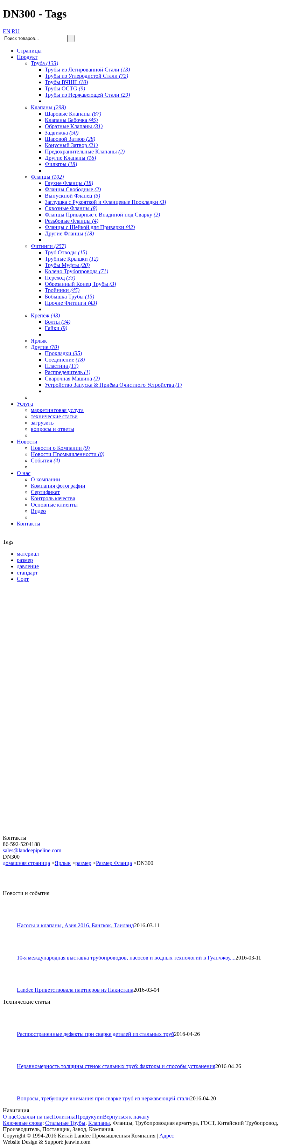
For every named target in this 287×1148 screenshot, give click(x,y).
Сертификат (45, 492)
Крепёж (45, 315)
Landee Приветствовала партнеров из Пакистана (75, 990)
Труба (44, 63)
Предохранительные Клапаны (85, 151)
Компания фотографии (58, 486)
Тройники (62, 290)
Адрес (166, 1136)
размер (83, 863)
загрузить (42, 423)
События (45, 460)
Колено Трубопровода (76, 271)
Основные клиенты (54, 505)
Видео (38, 511)
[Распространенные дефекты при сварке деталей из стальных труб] (13, 1029)
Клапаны (48, 107)
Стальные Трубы (65, 1123)
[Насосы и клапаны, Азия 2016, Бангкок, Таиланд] (13, 920)
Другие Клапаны (70, 158)
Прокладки (63, 353)
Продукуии (89, 1117)
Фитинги (48, 246)
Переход (60, 278)
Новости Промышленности (67, 454)
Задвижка (61, 133)
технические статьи (54, 416)
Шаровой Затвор (70, 139)
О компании (45, 479)
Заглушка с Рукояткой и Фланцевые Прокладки (105, 202)
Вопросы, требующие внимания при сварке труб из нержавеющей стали (103, 1098)
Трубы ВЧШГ (66, 82)
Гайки (56, 328)
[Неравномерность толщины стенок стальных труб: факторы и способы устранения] (13, 1061)
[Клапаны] (45, 751)
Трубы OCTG (65, 88)
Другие (45, 347)
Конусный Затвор (71, 145)
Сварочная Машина (72, 378)
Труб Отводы (66, 252)
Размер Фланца (114, 863)
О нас (9, 1117)
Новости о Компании (60, 448)
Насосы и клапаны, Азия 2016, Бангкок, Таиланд (75, 925)
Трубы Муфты (67, 265)
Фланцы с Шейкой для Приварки (90, 227)
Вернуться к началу (126, 1117)
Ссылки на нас (34, 1117)
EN (6, 31)
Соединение (65, 360)
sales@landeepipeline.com (32, 850)
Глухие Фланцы (69, 183)
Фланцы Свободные (73, 189)
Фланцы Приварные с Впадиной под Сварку (102, 215)
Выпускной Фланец (72, 196)
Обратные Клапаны (74, 126)
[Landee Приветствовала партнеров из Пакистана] (13, 985)
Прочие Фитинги (71, 303)
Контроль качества (53, 498)
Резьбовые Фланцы (71, 221)
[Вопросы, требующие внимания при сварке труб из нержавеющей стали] (13, 1094)
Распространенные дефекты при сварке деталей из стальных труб (95, 1034)
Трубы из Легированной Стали (87, 70)
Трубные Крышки (71, 259)
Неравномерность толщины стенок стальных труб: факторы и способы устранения (116, 1066)
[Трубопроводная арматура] (45, 833)
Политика (64, 1117)
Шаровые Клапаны (73, 114)
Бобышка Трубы (69, 297)
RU (16, 31)
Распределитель (67, 372)
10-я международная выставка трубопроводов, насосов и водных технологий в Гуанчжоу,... (126, 958)
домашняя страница (26, 863)
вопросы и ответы (52, 429)
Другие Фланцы (69, 233)
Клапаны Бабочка (71, 120)
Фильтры (61, 164)
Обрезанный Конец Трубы (80, 284)
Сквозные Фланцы (71, 208)
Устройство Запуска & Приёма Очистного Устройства (113, 385)
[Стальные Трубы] (45, 668)
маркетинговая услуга (57, 410)
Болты (57, 322)
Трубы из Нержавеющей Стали (87, 95)
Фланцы (47, 177)
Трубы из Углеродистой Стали (86, 76)
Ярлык (39, 341)
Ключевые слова (22, 1123)
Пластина (61, 366)
